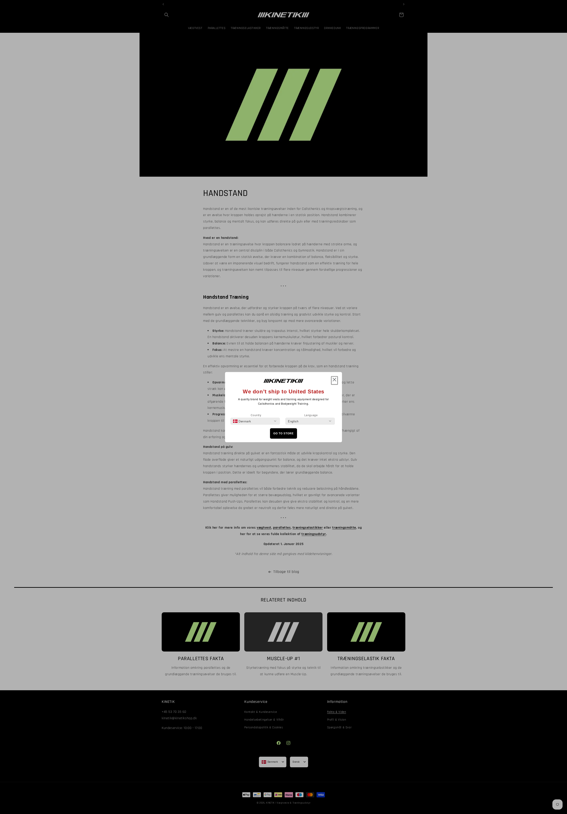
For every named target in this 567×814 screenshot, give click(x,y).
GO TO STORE (283, 433)
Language (311, 415)
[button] (334, 380)
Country (256, 415)
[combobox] (242, 421)
